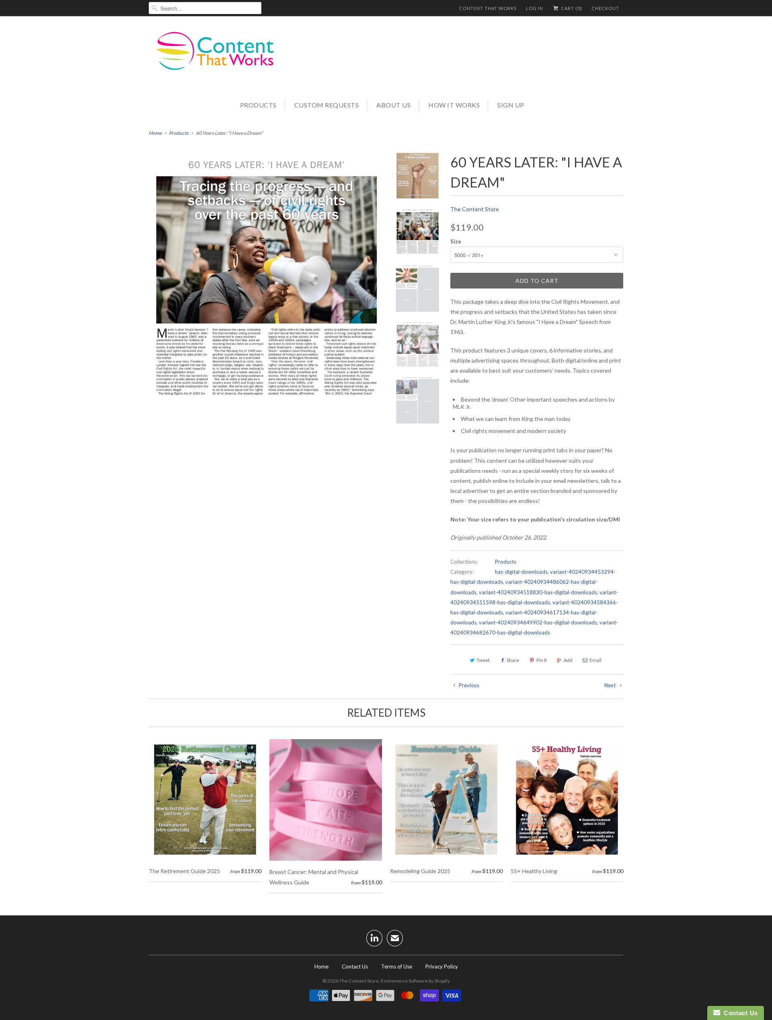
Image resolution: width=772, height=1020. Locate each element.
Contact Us (355, 966)
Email (595, 660)
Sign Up (510, 105)
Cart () (571, 8)
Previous (468, 685)
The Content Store (474, 209)
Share (513, 660)
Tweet (483, 660)
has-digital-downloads (521, 572)
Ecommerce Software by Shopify (415, 981)
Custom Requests (326, 105)
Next (610, 685)
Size (455, 241)
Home (321, 966)
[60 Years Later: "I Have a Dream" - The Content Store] (266, 279)
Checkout (605, 8)
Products (258, 105)
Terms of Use (396, 966)
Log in (534, 8)
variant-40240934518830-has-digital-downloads (538, 592)
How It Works (454, 105)
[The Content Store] (221, 56)
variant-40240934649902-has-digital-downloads (538, 622)
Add (568, 660)
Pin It (541, 660)
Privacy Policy (441, 966)
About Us (393, 105)
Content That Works (488, 8)
